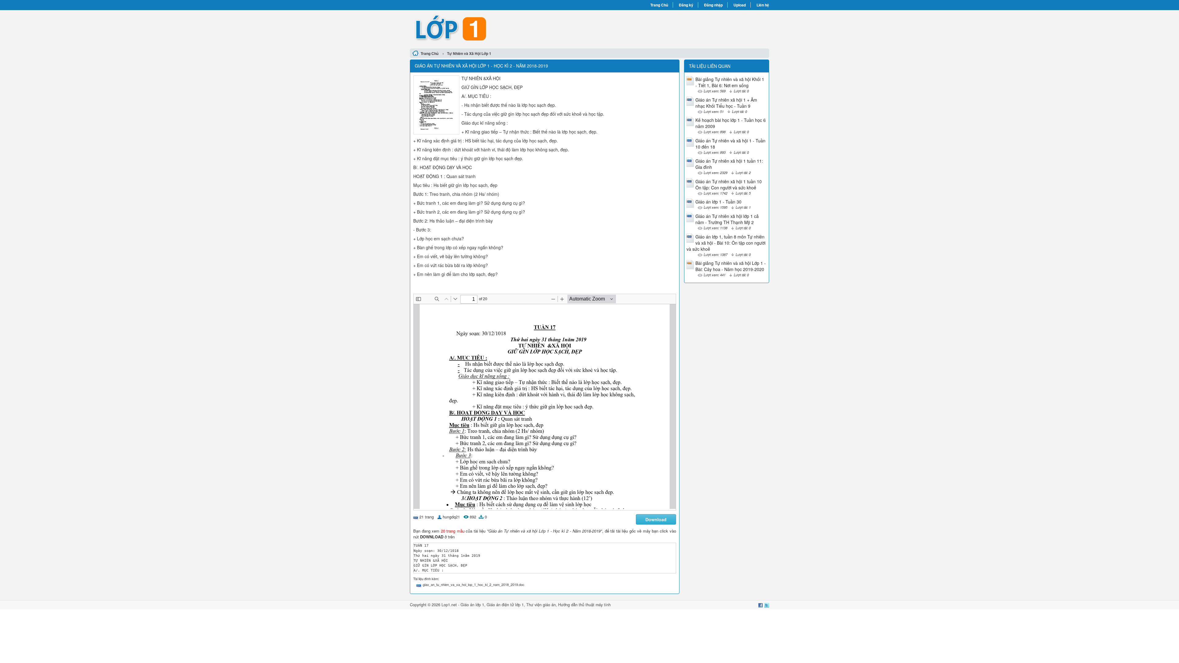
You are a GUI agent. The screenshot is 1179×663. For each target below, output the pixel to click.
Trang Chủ (659, 5)
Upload (739, 5)
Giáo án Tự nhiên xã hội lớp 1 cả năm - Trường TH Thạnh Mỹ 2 (727, 219)
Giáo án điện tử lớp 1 (505, 604)
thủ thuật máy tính (595, 604)
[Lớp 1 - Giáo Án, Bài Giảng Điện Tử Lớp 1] (500, 28)
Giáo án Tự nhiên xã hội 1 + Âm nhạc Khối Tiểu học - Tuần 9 (726, 103)
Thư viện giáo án (541, 604)
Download (656, 519)
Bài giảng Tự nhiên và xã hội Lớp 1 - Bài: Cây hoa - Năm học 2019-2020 (730, 266)
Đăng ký (686, 5)
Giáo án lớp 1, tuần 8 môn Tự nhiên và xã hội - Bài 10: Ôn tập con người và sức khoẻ (726, 243)
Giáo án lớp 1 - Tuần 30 (718, 202)
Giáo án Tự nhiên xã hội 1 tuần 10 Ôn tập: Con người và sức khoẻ (728, 184)
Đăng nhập (713, 5)
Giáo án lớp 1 (472, 604)
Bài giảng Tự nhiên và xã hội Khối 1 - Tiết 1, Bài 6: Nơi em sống (729, 82)
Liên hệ (763, 5)
